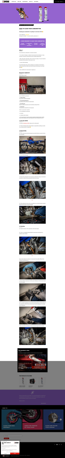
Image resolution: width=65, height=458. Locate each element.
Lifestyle (31, 1)
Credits (21, 455)
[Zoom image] (32, 145)
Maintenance (25, 1)
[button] (1, 457)
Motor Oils (14, 1)
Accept (15, 453)
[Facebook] (55, 444)
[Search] (55, 1)
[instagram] (59, 444)
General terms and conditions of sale (15, 455)
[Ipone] (6, 456)
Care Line (19, 1)
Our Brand (36, 1)
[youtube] (57, 444)
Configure (5, 453)
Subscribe (6, 438)
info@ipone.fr (28, 455)
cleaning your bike (26, 123)
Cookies (23, 455)
